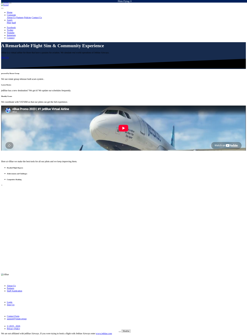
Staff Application (14, 291)
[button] (9, 12)
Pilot (9, 22)
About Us (11, 17)
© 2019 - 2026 (13, 326)
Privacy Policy (13, 328)
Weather (126, 331)
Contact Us (37, 17)
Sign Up (10, 305)
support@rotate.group (17, 319)
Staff (14, 22)
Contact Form (13, 316)
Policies (27, 17)
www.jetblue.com (104, 333)
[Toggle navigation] (10, 3)
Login (9, 302)
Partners (20, 17)
